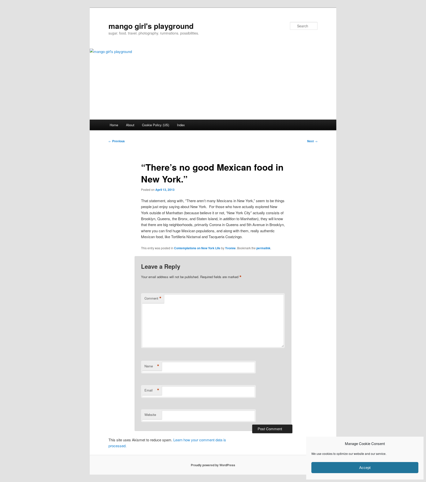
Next (312, 141)
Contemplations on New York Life (197, 248)
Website (150, 414)
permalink (263, 248)
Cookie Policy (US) (155, 125)
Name (151, 366)
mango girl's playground (151, 25)
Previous (116, 141)
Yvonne (230, 248)
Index (181, 125)
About (130, 125)
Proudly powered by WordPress (213, 465)
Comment (152, 298)
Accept (365, 467)
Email (151, 390)
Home (114, 125)
